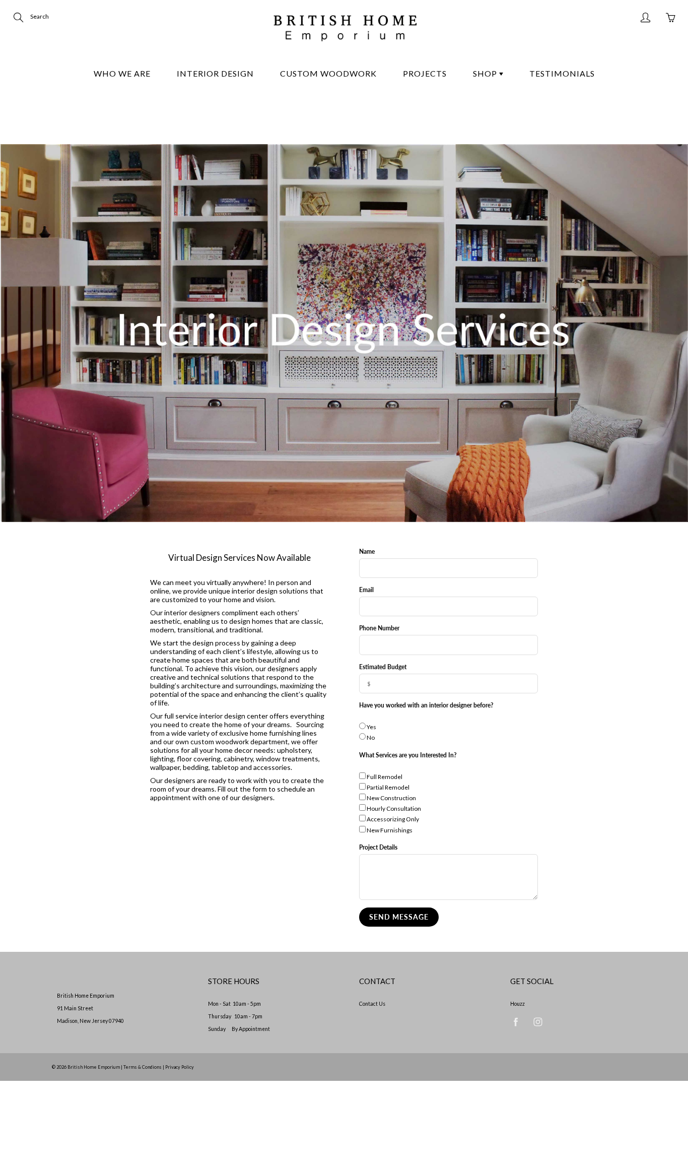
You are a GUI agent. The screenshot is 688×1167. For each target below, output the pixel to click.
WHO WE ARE (122, 73)
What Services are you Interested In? (408, 755)
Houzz (517, 1004)
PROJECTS (425, 73)
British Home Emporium (94, 1067)
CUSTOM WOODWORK (328, 73)
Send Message (399, 917)
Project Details (378, 847)
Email (366, 590)
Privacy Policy (179, 1067)
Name (367, 551)
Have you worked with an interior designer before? (426, 705)
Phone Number (379, 628)
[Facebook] (515, 1021)
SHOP (486, 73)
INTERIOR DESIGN (215, 73)
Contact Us (372, 1004)
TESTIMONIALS (562, 73)
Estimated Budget (382, 667)
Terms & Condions (142, 1067)
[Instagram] (537, 1021)
